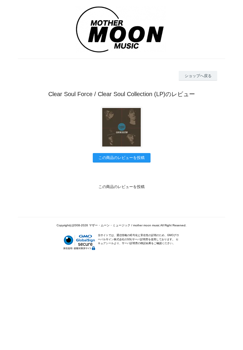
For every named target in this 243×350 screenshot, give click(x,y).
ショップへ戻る (198, 76)
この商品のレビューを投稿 (121, 157)
